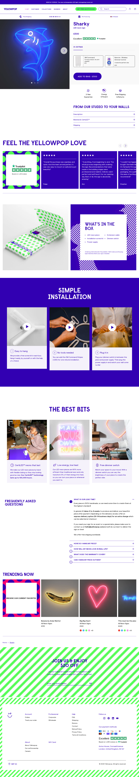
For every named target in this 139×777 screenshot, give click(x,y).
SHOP (27, 9)
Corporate (52, 717)
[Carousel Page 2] (34, 82)
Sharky (12, 642)
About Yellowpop (31, 745)
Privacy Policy (77, 732)
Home (5, 642)
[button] (78, 48)
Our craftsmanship (31, 748)
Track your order (31, 720)
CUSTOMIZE (35, 9)
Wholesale (52, 720)
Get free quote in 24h (86, 9)
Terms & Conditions (79, 735)
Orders (27, 717)
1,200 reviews (22, 174)
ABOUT (65, 9)
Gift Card (52, 742)
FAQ (73, 717)
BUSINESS (57, 9)
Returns (74, 723)
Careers (28, 751)
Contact (75, 726)
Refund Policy (77, 729)
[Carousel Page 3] (37, 82)
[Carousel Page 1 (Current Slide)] (31, 82)
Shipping (75, 720)
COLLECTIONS (46, 9)
